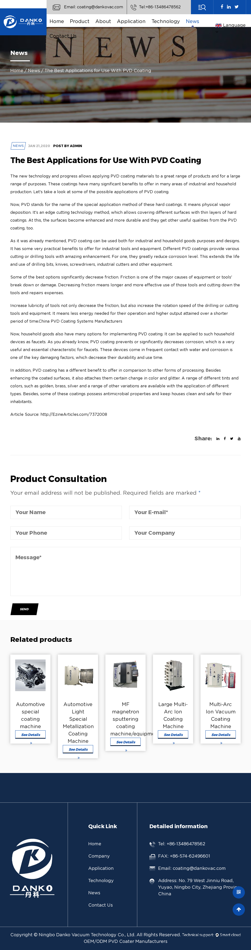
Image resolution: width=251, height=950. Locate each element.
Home (57, 21)
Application (131, 21)
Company (99, 856)
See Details (30, 735)
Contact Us (63, 36)
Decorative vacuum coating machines (90, 27)
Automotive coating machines (89, 26)
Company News (207, 28)
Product (79, 21)
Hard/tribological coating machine (92, 28)
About (103, 21)
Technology (165, 21)
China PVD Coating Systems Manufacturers (80, 321)
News (192, 21)
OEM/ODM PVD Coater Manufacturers (125, 941)
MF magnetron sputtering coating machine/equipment (135, 719)
